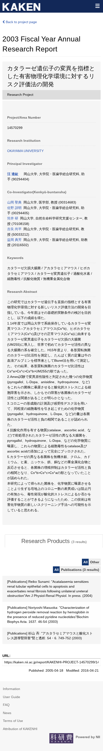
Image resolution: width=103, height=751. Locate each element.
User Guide (11, 697)
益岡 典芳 (14, 240)
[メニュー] (97, 5)
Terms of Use (13, 721)
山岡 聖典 (14, 202)
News (7, 713)
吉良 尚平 (14, 229)
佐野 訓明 (14, 208)
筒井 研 (12, 218)
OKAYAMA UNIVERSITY (25, 151)
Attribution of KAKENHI (20, 729)
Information (11, 689)
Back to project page (21, 22)
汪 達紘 (12, 174)
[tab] (54, 541)
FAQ (6, 705)
